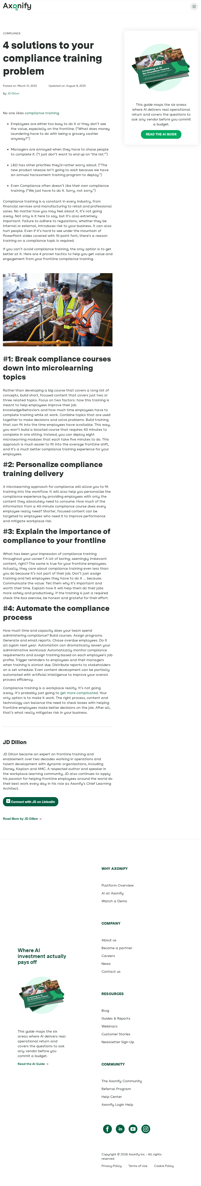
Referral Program (116, 1089)
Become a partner (116, 948)
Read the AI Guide (161, 134)
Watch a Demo (114, 901)
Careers (108, 956)
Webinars (109, 1026)
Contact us (111, 971)
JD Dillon (13, 93)
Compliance (12, 33)
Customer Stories (115, 1034)
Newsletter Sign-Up (117, 1042)
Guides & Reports (115, 1018)
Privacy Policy (111, 1166)
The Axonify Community (121, 1081)
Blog (105, 1010)
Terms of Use (137, 1166)
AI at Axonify (112, 893)
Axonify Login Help (117, 1104)
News (106, 964)
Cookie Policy (164, 1166)
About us (108, 940)
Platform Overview (117, 885)
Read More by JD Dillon (20, 818)
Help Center (111, 1097)
